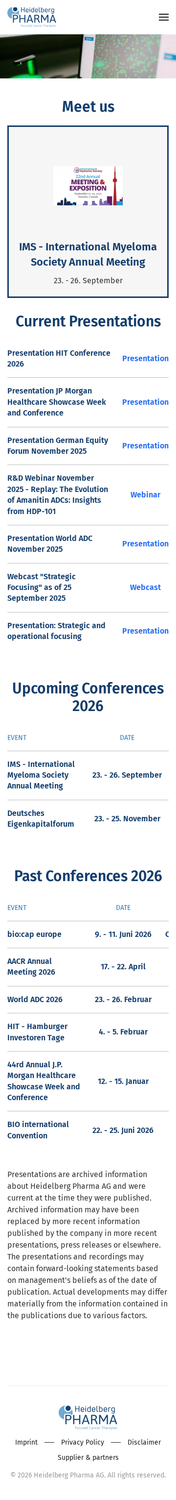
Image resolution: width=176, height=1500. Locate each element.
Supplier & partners (88, 1457)
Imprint (26, 1442)
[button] (164, 17)
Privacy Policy (82, 1442)
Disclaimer (144, 1442)
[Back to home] (31, 17)
